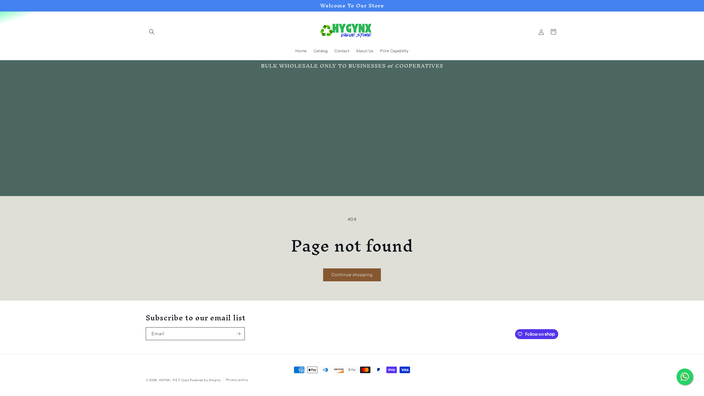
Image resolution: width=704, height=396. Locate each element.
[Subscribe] (238, 333)
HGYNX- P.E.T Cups (174, 380)
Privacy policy (237, 380)
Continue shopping (352, 274)
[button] (152, 32)
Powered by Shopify (205, 380)
